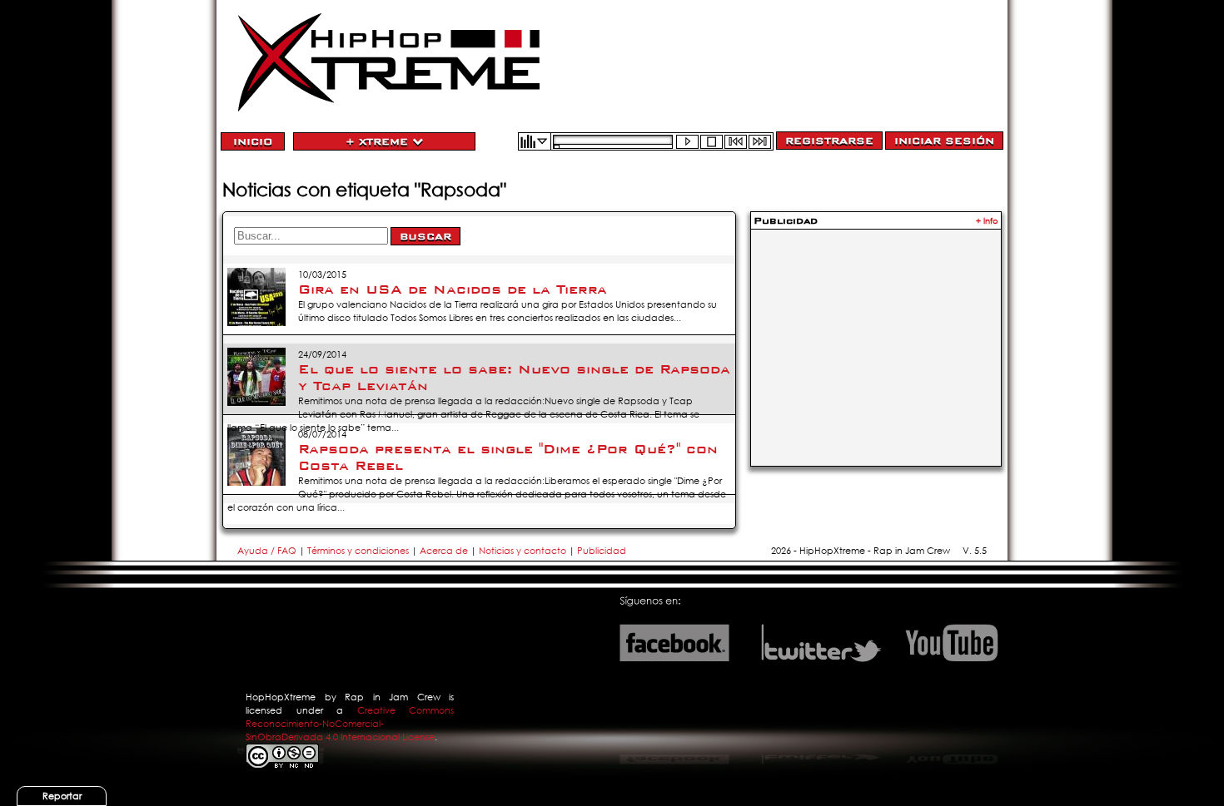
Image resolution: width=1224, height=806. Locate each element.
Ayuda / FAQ (268, 550)
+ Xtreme (379, 141)
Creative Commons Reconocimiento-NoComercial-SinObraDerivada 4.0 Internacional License (350, 724)
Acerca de (444, 550)
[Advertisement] (876, 338)
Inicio (252, 141)
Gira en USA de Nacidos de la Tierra (452, 289)
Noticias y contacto (524, 550)
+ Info (987, 221)
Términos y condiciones (358, 550)
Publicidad (601, 550)
